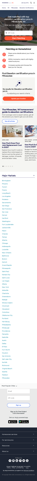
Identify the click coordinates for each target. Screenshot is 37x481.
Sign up (18, 405)
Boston (4, 259)
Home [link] (4, 8)
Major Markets (9, 175)
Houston (5, 353)
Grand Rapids (7, 265)
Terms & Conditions (29, 470)
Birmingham (6, 181)
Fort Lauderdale (8, 224)
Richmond (5, 365)
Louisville (5, 250)
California (13, 467)
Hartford (5, 218)
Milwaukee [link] (14, 8)
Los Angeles (6, 196)
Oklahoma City (7, 315)
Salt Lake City (7, 359)
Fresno (4, 190)
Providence (6, 331)
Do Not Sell (20, 467)
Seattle (4, 372)
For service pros (7, 440)
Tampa (4, 237)
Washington (6, 221)
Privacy (8, 467)
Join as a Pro (25, 3)
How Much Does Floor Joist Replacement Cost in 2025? (12, 145)
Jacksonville (6, 228)
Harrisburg (5, 322)
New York (5, 287)
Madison (5, 375)
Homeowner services (9, 434)
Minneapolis (6, 268)
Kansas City (6, 275)
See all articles (10, 121)
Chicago (5, 243)
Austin (4, 340)
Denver (4, 215)
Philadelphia (6, 325)
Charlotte (5, 293)
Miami (4, 231)
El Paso (4, 347)
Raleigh (4, 300)
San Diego (5, 206)
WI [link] (8, 8)
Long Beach (6, 193)
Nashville (5, 337)
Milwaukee (6, 378)
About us (5, 451)
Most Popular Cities (8, 386)
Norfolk (4, 362)
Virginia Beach (7, 369)
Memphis (5, 334)
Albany (4, 284)
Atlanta (4, 240)
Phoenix (5, 184)
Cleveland (5, 309)
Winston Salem (7, 303)
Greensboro (6, 296)
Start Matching (18, 38)
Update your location (18, 99)
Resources (5, 446)
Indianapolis (6, 246)
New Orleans (6, 253)
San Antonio (6, 356)
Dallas (4, 343)
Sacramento (6, 203)
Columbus (5, 312)
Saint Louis (6, 278)
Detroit (4, 262)
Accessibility (27, 467)
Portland (5, 318)
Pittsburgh (5, 328)
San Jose (5, 212)
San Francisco (7, 209)
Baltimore (5, 256)
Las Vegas (5, 281)
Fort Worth (6, 350)
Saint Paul (5, 271)
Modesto (5, 199)
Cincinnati (5, 306)
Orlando (5, 234)
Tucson (4, 187)
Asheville (5, 290)
